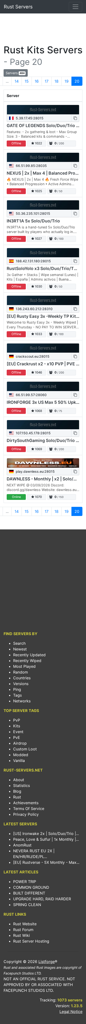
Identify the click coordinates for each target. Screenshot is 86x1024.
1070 (38, 497)
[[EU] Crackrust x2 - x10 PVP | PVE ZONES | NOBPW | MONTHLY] (43, 348)
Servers (15, 73)
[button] (75, 118)
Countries (22, 677)
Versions (20, 683)
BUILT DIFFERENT (29, 893)
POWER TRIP (24, 881)
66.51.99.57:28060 (31, 395)
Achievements (25, 802)
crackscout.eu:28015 (32, 356)
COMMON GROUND (31, 887)
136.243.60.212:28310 (34, 309)
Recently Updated (29, 654)
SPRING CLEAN (27, 904)
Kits (16, 726)
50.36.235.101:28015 (32, 213)
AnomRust (22, 845)
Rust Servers (18, 7)
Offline (16, 143)
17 (46, 81)
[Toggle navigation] (75, 7)
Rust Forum (23, 929)
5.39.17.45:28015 (29, 118)
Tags (17, 695)
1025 (38, 191)
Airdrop (20, 743)
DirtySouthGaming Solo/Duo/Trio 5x (44, 440)
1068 (38, 411)
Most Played (24, 666)
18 (56, 81)
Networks (22, 701)
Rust (17, 797)
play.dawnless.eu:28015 (35, 471)
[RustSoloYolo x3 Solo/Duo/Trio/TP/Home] (43, 253)
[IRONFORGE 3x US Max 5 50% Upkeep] (43, 386)
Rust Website (25, 923)
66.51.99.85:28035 (31, 166)
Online (16, 497)
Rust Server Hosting (31, 941)
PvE (16, 737)
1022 (38, 143)
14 (17, 81)
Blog (17, 791)
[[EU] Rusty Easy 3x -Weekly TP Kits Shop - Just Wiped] (43, 300)
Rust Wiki (21, 935)
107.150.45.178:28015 (33, 433)
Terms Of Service (28, 808)
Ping (17, 689)
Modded (20, 754)
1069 (38, 449)
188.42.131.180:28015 (33, 261)
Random (20, 672)
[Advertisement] (43, 30)
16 (37, 81)
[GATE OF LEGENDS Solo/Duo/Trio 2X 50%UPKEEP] (43, 109)
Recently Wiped (27, 660)
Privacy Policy (26, 814)
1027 (38, 238)
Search (19, 643)
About (18, 779)
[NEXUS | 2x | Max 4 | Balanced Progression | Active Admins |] (43, 157)
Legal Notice (70, 1011)
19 (66, 81)
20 (77, 81)
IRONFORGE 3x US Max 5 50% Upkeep (45, 402)
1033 (38, 334)
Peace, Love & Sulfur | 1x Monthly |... (46, 839)
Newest (20, 649)
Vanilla (19, 760)
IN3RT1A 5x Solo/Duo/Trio (33, 220)
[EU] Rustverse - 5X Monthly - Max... (46, 862)
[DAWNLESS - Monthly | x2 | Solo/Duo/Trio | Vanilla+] (43, 463)
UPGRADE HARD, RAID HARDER (42, 898)
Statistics (21, 785)
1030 (38, 286)
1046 (38, 372)
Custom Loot (25, 749)
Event (18, 731)
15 (27, 81)
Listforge (46, 961)
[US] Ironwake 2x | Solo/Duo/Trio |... (46, 833)
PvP (16, 720)
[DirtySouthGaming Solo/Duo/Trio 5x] (43, 424)
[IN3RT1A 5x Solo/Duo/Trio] (43, 205)
